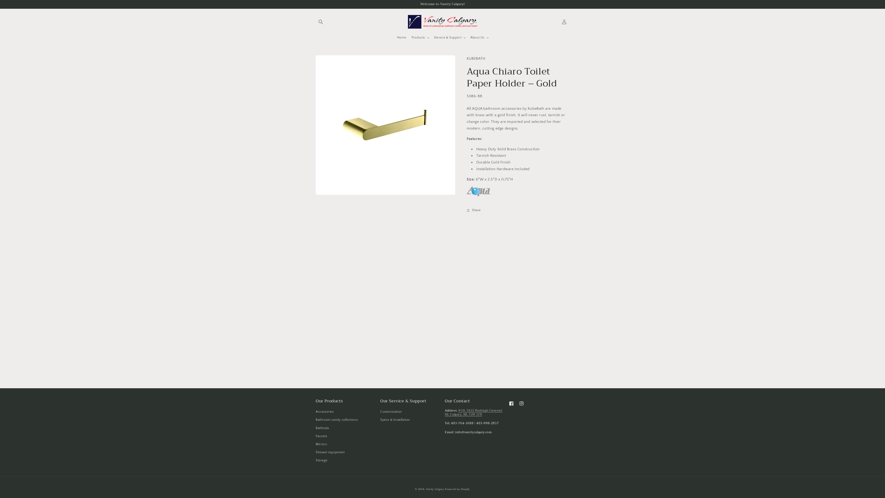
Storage (321, 460)
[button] (321, 22)
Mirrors (321, 444)
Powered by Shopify (457, 489)
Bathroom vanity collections (337, 420)
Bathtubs (322, 428)
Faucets (321, 436)
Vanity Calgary (435, 489)
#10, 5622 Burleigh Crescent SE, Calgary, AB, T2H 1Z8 (473, 412)
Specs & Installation (395, 420)
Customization (391, 412)
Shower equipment (330, 452)
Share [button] (476, 210)
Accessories (325, 412)
